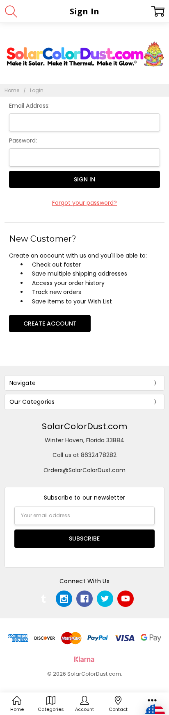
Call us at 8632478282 (84, 455)
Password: (23, 140)
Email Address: (29, 106)
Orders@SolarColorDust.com (84, 470)
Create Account (50, 323)
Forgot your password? (84, 203)
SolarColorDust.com (84, 426)
